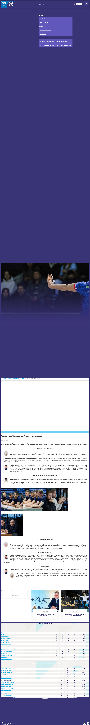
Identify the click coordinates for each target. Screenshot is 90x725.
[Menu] (86, 3)
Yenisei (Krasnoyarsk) (6, 644)
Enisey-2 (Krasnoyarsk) (6, 695)
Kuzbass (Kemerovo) (5, 657)
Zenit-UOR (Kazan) (5, 674)
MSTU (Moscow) (4, 661)
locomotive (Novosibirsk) (6, 638)
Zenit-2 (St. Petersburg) (6, 676)
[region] (45, 201)
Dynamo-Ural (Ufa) (5, 653)
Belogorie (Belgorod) (5, 640)
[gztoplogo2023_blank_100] (10, 4)
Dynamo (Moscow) (5, 636)
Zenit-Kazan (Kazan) (5, 632)
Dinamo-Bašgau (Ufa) (6, 691)
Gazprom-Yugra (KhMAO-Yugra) (8, 649)
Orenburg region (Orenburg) (7, 655)
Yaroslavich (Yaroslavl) (6, 659)
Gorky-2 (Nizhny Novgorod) (7, 686)
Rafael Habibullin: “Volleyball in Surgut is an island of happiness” (75, 615)
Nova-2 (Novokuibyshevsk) (7, 684)
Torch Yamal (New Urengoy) (7, 647)
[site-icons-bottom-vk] (84, 723)
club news (15, 591)
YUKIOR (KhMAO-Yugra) (6, 678)
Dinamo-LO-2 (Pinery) (6, 670)
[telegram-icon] (87, 723)
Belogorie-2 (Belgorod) (6, 690)
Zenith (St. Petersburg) (6, 634)
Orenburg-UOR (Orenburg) (7, 688)
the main (42, 4)
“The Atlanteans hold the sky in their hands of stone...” (45, 615)
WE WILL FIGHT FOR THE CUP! (15, 593)
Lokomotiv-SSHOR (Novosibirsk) (8, 668)
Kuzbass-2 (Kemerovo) (6, 693)
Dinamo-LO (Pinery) (5, 642)
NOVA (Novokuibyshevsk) (6, 645)
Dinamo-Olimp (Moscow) (6, 672)
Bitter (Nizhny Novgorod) (6, 651)
